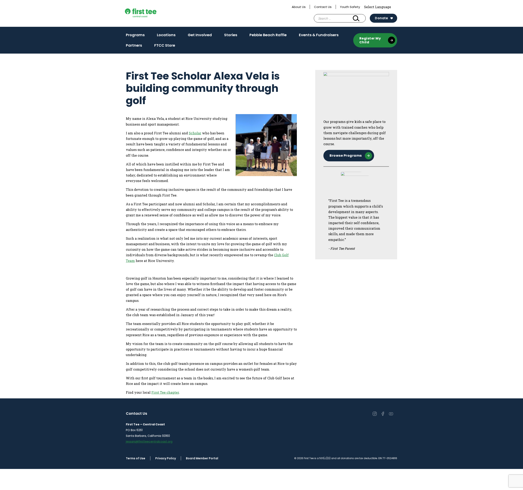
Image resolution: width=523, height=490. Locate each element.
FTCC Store (164, 45)
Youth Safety (350, 7)
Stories (230, 36)
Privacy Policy (165, 458)
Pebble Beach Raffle (268, 34)
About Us (299, 7)
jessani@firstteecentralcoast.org (149, 441)
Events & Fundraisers (319, 36)
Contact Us (323, 7)
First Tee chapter (165, 392)
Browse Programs (346, 155)
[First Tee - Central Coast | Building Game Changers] (148, 13)
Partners (134, 45)
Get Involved (200, 36)
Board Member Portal (202, 458)
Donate (381, 18)
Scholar (195, 133)
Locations (166, 34)
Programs (135, 36)
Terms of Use (135, 458)
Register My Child (370, 40)
